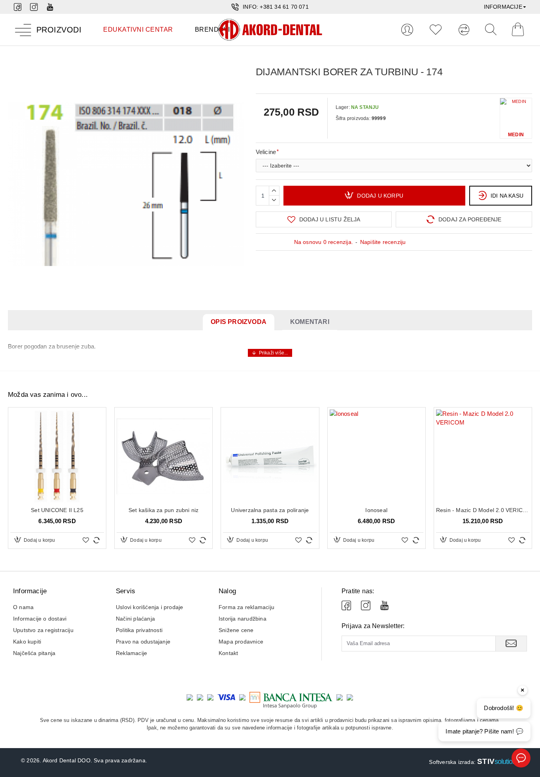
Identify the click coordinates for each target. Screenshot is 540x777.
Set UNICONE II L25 (57, 510)
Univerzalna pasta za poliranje (270, 510)
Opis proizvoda (238, 321)
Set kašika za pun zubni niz (163, 510)
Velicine (266, 152)
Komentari (309, 321)
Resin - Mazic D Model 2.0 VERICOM (483, 510)
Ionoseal (376, 510)
